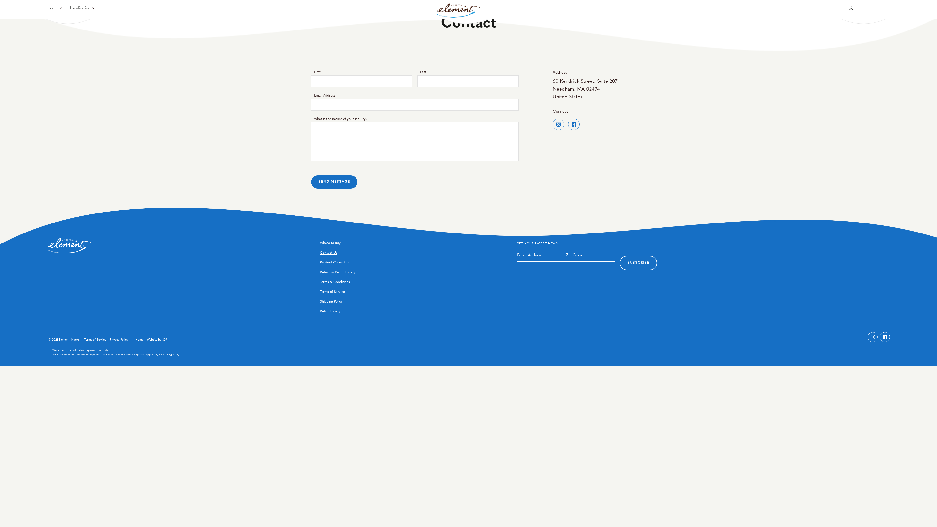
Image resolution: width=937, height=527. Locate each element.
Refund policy (330, 311)
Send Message (334, 182)
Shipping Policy (331, 302)
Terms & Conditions (335, 282)
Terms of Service (332, 292)
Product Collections (335, 262)
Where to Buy (330, 243)
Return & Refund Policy (337, 272)
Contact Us (328, 253)
